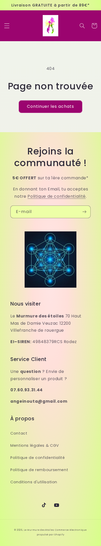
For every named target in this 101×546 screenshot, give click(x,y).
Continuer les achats (50, 106)
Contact (18, 433)
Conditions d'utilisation (33, 482)
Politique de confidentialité (56, 196)
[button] (7, 26)
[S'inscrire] (84, 211)
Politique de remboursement (39, 469)
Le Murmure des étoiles (39, 529)
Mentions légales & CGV (34, 445)
